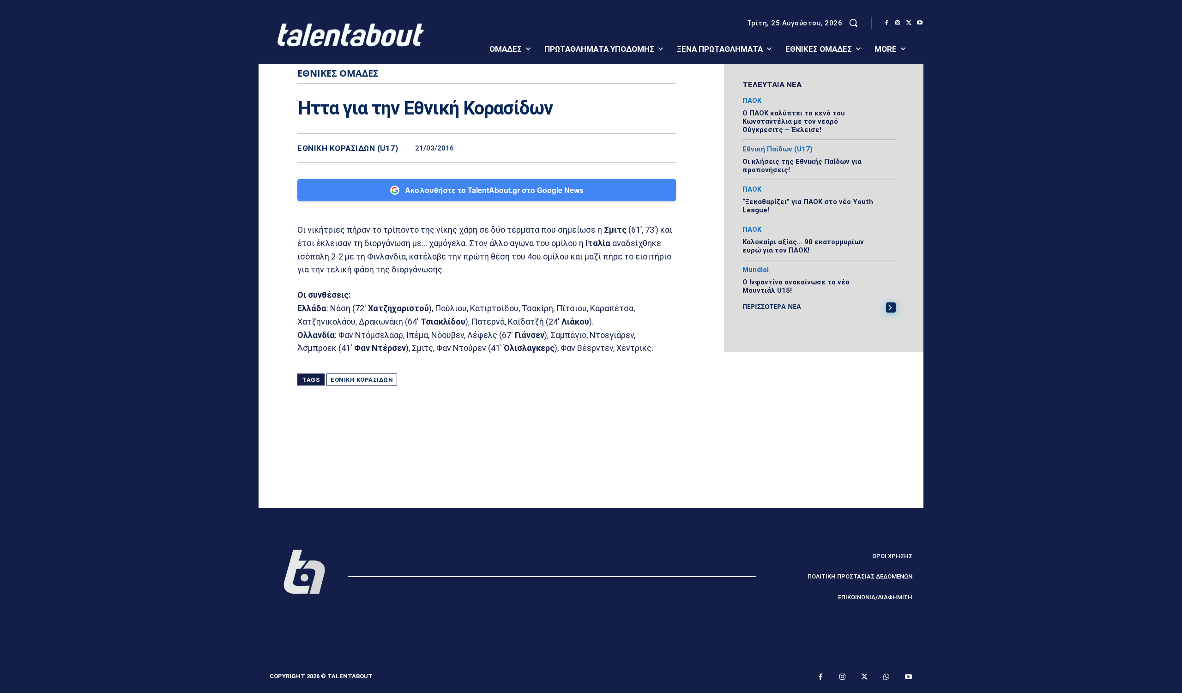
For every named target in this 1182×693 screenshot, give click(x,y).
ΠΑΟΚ (751, 100)
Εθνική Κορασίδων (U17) (347, 148)
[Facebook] (886, 23)
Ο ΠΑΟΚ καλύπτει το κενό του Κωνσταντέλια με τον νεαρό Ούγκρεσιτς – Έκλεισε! (793, 121)
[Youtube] (919, 23)
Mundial (755, 269)
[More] (666, 148)
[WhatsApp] (644, 148)
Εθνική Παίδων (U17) (777, 149)
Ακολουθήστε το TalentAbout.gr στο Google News (494, 190)
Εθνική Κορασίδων (362, 379)
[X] (908, 23)
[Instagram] (897, 23)
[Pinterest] (623, 148)
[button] (853, 23)
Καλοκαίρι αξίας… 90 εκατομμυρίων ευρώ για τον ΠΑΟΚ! (803, 246)
